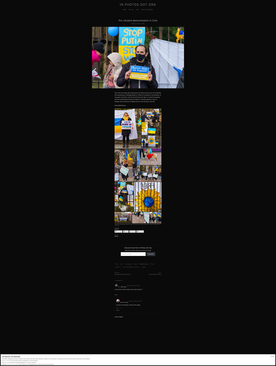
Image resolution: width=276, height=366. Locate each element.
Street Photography (147, 9)
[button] (128, 129)
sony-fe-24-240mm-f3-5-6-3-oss (131, 267)
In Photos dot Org (138, 4)
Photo (152, 264)
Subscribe (151, 254)
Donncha (122, 302)
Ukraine (143, 267)
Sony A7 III (118, 267)
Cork (137, 9)
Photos (143, 23)
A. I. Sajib (120, 286)
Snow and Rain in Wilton (155, 274)
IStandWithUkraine (144, 264)
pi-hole (6, 362)
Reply (116, 294)
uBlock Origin (5, 360)
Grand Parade (128, 264)
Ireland (131, 9)
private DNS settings (12, 364)
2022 (117, 264)
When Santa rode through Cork (123, 274)
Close (272, 356)
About (124, 9)
